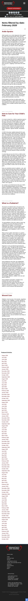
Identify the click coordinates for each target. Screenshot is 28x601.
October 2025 (5, 375)
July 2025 (4, 381)
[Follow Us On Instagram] (16, 13)
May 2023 (4, 431)
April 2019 (4, 527)
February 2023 (5, 437)
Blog (8, 568)
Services (9, 564)
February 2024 (5, 414)
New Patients (10, 565)
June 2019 (4, 523)
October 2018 (5, 539)
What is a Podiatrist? (10, 203)
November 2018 (5, 537)
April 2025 (4, 386)
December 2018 (5, 535)
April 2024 (4, 410)
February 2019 (5, 531)
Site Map (10, 594)
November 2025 (5, 373)
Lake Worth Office (12, 561)
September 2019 (6, 517)
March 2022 (4, 459)
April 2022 (4, 457)
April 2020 (4, 504)
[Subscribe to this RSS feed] (25, 28)
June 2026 (4, 359)
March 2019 (4, 529)
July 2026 (4, 357)
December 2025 (5, 371)
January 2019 (5, 533)
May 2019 (4, 525)
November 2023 (5, 420)
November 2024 (5, 396)
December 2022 (5, 441)
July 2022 (4, 451)
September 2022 (6, 447)
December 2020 (5, 488)
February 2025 (5, 390)
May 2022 (4, 455)
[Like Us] (10, 13)
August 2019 (5, 519)
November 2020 (5, 490)
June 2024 (4, 406)
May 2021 (4, 478)
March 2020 (4, 506)
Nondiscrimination (16, 594)
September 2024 (6, 400)
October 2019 (5, 515)
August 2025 (5, 379)
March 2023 (4, 435)
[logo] (8, 3)
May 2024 (4, 408)
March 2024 (4, 412)
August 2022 (5, 449)
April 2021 (4, 480)
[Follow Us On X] (12, 13)
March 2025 (4, 388)
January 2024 (5, 416)
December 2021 (5, 465)
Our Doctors (10, 558)
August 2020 (5, 496)
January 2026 (5, 369)
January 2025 (5, 392)
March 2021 (4, 482)
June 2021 (4, 476)
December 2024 (5, 394)
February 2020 (5, 507)
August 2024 (5, 402)
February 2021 (5, 484)
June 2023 (4, 429)
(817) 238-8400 (18, 14)
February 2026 (5, 367)
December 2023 (5, 418)
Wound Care (7, 295)
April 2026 (4, 363)
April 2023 (4, 433)
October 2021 (5, 468)
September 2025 (6, 377)
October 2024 (5, 398)
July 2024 (4, 404)
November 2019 (5, 513)
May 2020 (4, 502)
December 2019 (5, 511)
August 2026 (5, 355)
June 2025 (4, 382)
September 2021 (6, 470)
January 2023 (5, 439)
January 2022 (5, 463)
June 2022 (4, 453)
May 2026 (4, 361)
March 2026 (4, 365)
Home (8, 556)
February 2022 (5, 461)
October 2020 (5, 492)
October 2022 (5, 445)
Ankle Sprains (7, 31)
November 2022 (5, 443)
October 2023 (5, 422)
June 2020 (4, 500)
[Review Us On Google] (18, 13)
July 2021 (4, 474)
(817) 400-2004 (19, 16)
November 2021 (5, 466)
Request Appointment (14, 8)
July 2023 (4, 427)
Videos (8, 567)
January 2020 (5, 509)
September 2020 (6, 494)
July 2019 (4, 521)
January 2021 (5, 486)
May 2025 (4, 384)
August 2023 (5, 425)
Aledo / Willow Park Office (14, 562)
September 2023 (6, 423)
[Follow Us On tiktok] (14, 13)
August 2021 (5, 472)
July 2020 (4, 498)
